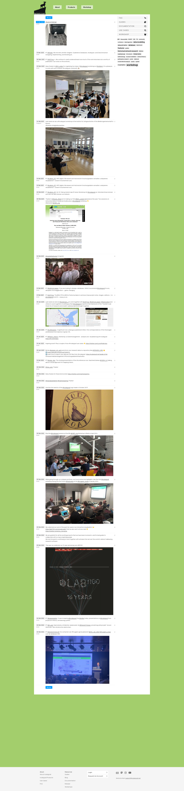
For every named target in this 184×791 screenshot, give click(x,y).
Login (90, 772)
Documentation (70, 781)
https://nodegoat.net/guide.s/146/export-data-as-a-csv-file (97, 354)
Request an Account (95, 776)
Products (71, 7)
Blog (66, 778)
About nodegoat (45, 774)
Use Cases (43, 781)
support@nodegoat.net (133, 778)
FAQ (41, 784)
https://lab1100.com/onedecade (56, 529)
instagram (38, 123)
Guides (67, 774)
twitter (37, 24)
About (57, 7)
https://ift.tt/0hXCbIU (52, 339)
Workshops (68, 787)
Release (67, 784)
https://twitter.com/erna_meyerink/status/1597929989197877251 (57, 531)
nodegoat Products (46, 778)
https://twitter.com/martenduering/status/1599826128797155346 (79, 374)
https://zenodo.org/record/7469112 (58, 352)
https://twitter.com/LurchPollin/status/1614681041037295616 (97, 343)
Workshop (87, 7)
